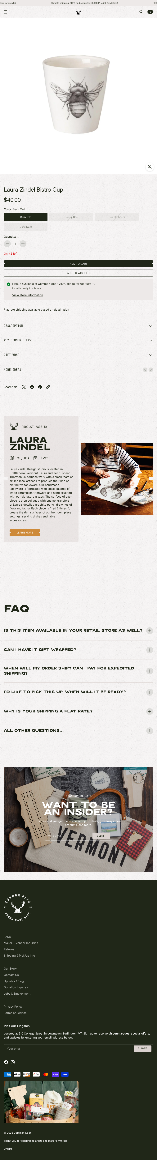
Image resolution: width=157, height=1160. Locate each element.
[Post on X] (23, 387)
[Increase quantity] (23, 243)
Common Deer (22, 1132)
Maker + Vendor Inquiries (21, 943)
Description (13, 326)
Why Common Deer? (17, 340)
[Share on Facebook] (32, 387)
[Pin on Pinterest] (40, 387)
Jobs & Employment (17, 993)
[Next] (151, 370)
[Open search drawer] (141, 12)
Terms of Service (15, 1013)
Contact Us (11, 975)
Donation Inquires (16, 987)
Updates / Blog (14, 981)
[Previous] (145, 370)
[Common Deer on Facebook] (6, 1062)
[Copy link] (48, 387)
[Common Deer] (78, 12)
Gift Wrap (11, 355)
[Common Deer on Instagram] (12, 1062)
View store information (27, 295)
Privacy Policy (13, 1006)
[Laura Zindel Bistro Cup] (78, 96)
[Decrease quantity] (7, 243)
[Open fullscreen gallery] (150, 167)
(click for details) (84, 3)
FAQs (7, 937)
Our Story (10, 968)
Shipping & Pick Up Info (19, 955)
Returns (9, 949)
